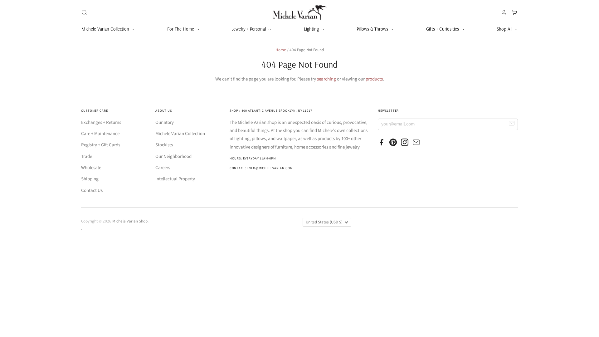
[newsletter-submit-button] (512, 124)
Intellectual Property (175, 179)
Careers (162, 167)
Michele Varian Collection (105, 29)
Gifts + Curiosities (443, 29)
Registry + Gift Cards (100, 145)
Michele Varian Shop (130, 221)
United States (324, 222)
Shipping (90, 179)
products (374, 79)
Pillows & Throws (373, 29)
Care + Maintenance (100, 133)
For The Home (181, 29)
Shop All (505, 29)
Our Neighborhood (173, 156)
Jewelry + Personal (249, 29)
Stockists (164, 145)
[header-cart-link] (512, 12)
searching (326, 79)
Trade (86, 156)
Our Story (164, 122)
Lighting (312, 29)
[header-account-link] (502, 12)
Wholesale (91, 167)
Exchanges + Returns (101, 122)
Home (280, 50)
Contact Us (92, 190)
